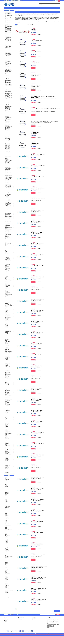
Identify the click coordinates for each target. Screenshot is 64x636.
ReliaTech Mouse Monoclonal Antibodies (8, 228)
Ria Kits (6, 446)
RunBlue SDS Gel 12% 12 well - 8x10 (37, 488)
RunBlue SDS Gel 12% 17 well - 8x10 (37, 477)
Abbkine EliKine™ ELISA (7, 163)
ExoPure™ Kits (6, 319)
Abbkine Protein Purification (8, 177)
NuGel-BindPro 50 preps (35, 132)
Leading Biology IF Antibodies (8, 84)
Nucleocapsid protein (7, 410)
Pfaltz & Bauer (6, 501)
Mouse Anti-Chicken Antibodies (7, 394)
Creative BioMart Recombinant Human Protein (8, 212)
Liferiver (6, 578)
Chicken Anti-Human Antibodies (7, 269)
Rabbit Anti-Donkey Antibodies (7, 432)
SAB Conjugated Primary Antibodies (8, 450)
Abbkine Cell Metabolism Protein (8, 157)
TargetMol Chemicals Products (7, 154)
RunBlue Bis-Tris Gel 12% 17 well (36, 343)
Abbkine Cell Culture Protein (8, 12)
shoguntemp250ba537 (7, 138)
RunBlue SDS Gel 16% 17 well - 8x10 (37, 454)
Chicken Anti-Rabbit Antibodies (7, 273)
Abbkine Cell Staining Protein (8, 160)
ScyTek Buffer (6, 196)
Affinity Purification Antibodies (7, 238)
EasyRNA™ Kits (6, 303)
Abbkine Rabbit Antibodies (8, 178)
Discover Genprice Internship (50, 626)
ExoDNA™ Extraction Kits (8, 317)
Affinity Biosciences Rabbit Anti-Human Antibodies (8, 29)
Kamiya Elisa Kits (7, 384)
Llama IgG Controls (7, 389)
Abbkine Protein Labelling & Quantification (8, 176)
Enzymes (6, 313)
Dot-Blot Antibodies (7, 302)
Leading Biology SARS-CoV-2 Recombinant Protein (8, 107)
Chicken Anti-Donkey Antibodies (7, 265)
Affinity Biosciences (7, 502)
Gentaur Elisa (6, 347)
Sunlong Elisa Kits (7, 459)
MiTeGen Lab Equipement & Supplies (8, 193)
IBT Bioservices (6, 549)
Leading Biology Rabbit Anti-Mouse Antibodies (8, 96)
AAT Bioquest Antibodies (8, 203)
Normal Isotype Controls (8, 409)
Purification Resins (7, 423)
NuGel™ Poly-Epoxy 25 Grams (36, 51)
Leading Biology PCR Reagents (7, 90)
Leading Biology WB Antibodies (7, 110)
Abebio (5, 512)
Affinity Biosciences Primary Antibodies (8, 27)
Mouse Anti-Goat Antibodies (8, 399)
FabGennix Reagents (7, 333)
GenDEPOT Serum (7, 66)
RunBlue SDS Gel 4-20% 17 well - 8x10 (37, 410)
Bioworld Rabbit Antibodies (8, 187)
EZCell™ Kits (6, 324)
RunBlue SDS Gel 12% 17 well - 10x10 (37, 254)
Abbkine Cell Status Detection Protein (7, 162)
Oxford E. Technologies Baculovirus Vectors (7, 130)
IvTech (5, 558)
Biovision (6, 505)
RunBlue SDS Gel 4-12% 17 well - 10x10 (38, 187)
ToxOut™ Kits (6, 464)
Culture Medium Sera (7, 284)
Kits (5, 385)
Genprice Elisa (6, 561)
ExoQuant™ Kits (7, 320)
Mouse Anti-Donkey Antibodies (7, 397)
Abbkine (6, 509)
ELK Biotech (6, 554)
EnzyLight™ (6, 312)
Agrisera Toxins (7, 48)
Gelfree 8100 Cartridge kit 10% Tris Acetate (38, 577)
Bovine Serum (48, 627)
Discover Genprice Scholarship (50, 625)
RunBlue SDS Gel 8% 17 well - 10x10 (37, 299)
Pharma (6, 420)
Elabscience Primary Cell (8, 53)
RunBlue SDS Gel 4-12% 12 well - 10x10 (38, 199)
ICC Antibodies (6, 365)
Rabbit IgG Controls (7, 438)
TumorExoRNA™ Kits (7, 465)
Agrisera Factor (7, 38)
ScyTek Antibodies (7, 195)
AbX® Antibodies (7, 236)
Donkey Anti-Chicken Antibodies (7, 293)
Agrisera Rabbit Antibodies (8, 45)
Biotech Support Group (7, 550)
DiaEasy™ (6, 288)
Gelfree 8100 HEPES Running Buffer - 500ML (39, 566)
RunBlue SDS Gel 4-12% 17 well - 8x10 (37, 432)
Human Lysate (6, 364)
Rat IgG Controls (7, 442)
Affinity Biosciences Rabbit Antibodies (8, 31)
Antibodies (6, 245)
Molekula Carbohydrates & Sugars (8, 120)
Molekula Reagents (7, 124)
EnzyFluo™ (6, 311)
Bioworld (6, 499)
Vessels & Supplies (7, 467)
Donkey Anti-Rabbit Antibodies (7, 300)
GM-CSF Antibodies (7, 348)
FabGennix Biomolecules (8, 331)
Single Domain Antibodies (8, 217)
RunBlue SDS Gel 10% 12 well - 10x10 (37, 288)
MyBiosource (6, 576)
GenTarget (6, 520)
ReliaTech (6, 528)
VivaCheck (6, 580)
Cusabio (6, 480)
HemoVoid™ (6, 359)
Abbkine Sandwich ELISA (8, 184)
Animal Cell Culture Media (8, 243)
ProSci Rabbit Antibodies (8, 205)
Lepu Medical (6, 565)
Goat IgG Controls (7, 356)
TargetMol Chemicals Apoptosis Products (7, 144)
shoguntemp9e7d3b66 (7, 140)
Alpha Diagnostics (7, 515)
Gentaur (6, 533)
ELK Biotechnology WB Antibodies (7, 224)
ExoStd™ (6, 323)
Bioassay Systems (7, 547)
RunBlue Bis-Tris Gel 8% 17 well (36, 388)
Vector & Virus (6, 466)
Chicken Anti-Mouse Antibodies (7, 271)
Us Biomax (6, 527)
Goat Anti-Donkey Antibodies (8, 351)
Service (5, 137)
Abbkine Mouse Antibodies (8, 168)
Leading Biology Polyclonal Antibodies (8, 92)
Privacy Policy (48, 633)
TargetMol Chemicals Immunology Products (7, 148)
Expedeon (6, 548)
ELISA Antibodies (7, 306)
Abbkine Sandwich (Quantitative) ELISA (7, 182)
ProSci (5, 481)
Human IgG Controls (7, 363)
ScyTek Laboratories (7, 535)
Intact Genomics (7, 563)
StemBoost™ (6, 458)
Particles (6, 416)
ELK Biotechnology (7, 492)
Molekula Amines (7, 111)
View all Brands (6, 592)
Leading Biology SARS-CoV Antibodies (8, 105)
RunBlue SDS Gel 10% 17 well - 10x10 (37, 276)
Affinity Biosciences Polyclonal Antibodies (7, 25)
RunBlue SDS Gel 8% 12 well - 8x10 (37, 532)
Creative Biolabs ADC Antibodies (7, 219)
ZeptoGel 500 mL (34, 29)
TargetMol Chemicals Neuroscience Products (8, 152)
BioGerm (6, 586)
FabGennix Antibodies (7, 330)
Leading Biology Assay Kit (8, 69)
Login (53, 0)
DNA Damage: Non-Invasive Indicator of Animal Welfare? (52, 623)
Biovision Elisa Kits (7, 257)
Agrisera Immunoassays (8, 39)
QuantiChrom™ (6, 424)
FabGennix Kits (6, 332)
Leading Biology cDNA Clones (8, 70)
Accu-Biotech (6, 569)
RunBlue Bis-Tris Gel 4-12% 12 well (37, 332)
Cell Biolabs (6, 537)
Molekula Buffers (7, 116)
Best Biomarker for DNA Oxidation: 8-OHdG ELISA (52, 621)
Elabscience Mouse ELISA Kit (8, 305)
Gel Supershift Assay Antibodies (7, 342)
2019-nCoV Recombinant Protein (8, 235)
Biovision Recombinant (7, 258)
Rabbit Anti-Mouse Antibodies (7, 437)
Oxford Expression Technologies (9, 556)
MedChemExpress (7, 507)
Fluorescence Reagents (8, 338)
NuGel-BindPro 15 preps (35, 143)
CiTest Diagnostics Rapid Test (8, 209)
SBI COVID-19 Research (8, 454)
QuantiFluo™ (6, 425)
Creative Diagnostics (7, 506)
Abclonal (6, 500)
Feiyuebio (6, 484)
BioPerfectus (6, 587)
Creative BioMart (7, 523)
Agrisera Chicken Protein (8, 37)
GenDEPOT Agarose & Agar (8, 54)
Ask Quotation (7, 7)
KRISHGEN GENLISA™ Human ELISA (8, 387)
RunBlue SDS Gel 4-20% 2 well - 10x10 (37, 176)
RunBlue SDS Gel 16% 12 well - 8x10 (37, 466)
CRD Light (6, 572)
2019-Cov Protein (7, 230)
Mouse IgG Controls (7, 405)
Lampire (6, 530)
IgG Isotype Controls (7, 366)
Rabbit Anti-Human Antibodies (7, 435)
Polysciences (6, 591)
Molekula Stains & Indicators (8, 126)
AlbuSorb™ (6, 239)
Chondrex (6, 543)
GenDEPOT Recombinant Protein (8, 65)
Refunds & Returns (37, 633)
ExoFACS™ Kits (6, 318)
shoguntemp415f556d (7, 139)
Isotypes (6, 381)
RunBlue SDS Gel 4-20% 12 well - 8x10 (37, 421)
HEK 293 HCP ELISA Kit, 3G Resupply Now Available (53, 624)
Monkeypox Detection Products (7, 226)
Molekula (6, 516)
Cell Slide (6, 263)
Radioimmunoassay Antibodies (7, 440)
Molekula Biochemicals (7, 115)
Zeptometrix (6, 542)
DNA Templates (7, 472)
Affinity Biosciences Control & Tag (8, 16)
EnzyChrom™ (6, 310)
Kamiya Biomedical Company (8, 529)
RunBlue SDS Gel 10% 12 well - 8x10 (37, 510)
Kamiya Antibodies (7, 383)
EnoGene (6, 477)
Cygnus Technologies (7, 544)
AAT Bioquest (6, 491)
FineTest (6, 487)
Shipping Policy (26, 633)
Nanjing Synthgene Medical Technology (8, 567)
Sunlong (6, 514)
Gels (5, 344)
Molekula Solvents (7, 125)
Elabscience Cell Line (7, 52)
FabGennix (6, 513)
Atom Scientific (7, 551)
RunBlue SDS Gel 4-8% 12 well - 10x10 (37, 221)
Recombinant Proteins (7, 445)
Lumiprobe (6, 534)
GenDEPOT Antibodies (7, 55)
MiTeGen (6, 526)
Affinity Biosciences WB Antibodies (8, 33)
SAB (5, 478)
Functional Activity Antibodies (7, 340)
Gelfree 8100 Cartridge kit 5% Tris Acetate (38, 588)
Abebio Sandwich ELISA (8, 186)
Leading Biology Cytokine (8, 71)
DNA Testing (6, 291)
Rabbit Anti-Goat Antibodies (8, 433)
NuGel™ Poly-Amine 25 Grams (36, 74)
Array (5, 250)
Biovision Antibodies (7, 256)
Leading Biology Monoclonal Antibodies (8, 86)
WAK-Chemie (6, 579)
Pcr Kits (6, 418)
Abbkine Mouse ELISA (7, 169)
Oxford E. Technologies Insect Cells (7, 132)
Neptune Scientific (7, 577)
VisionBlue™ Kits (7, 468)
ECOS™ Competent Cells (8, 304)
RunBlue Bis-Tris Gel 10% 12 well (36, 377)
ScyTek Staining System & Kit (8, 202)
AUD (22, 0)
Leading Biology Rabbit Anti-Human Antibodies (8, 94)
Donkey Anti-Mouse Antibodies (7, 298)
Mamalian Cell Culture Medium (7, 391)
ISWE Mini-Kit (6, 382)
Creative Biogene (7, 585)
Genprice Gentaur (7, 557)
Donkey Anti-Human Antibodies (7, 296)
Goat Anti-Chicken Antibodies (7, 350)
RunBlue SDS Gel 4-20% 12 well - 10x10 (38, 165)
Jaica (5, 555)
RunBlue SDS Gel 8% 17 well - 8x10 (37, 521)
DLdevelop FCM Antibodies (8, 213)
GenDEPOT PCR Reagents (8, 63)
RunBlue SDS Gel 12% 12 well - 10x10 (37, 265)
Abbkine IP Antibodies (7, 167)
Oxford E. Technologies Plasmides (7, 134)
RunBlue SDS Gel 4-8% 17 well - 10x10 (37, 210)
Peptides (6, 419)
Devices (6, 287)
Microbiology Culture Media (8, 395)
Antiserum (6, 249)
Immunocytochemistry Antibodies (7, 371)
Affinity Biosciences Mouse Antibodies (8, 22)
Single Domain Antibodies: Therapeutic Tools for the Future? (53, 620)
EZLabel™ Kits (6, 326)
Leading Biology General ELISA (8, 81)
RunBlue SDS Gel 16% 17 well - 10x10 (37, 232)
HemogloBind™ (6, 358)
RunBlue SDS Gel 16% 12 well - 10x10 (37, 243)
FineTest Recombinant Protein (7, 215)
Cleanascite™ (6, 276)
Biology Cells (6, 253)
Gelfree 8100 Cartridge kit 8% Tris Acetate (38, 599)
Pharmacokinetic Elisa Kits (8, 229)
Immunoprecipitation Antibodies (7, 377)
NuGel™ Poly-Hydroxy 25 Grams (36, 40)
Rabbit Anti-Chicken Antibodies (7, 429)
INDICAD (6, 584)
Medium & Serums (7, 392)
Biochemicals (6, 252)
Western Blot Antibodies (8, 471)
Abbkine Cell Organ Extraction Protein (7, 159)
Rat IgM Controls (7, 443)
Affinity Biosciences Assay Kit (8, 14)
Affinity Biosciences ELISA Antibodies (8, 18)
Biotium (6, 485)
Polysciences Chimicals (8, 194)
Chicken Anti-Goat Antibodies (7, 267)
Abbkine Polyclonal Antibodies (7, 171)
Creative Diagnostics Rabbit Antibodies (8, 281)
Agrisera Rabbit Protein (7, 47)
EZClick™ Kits (6, 325)
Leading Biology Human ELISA (8, 83)
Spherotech (6, 536)
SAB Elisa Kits (6, 451)
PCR (5, 417)
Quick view (22, 35)
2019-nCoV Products (7, 233)
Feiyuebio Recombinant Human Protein (8, 335)
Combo (6, 278)
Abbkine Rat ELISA (7, 179)
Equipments (6, 316)
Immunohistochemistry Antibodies (7, 375)
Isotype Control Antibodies (8, 378)
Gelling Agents (6, 343)
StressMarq (6, 486)
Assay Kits (6, 251)
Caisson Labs (6, 541)
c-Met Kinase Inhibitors (7, 259)
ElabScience (6, 495)
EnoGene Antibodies (7, 309)
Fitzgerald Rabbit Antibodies (8, 216)
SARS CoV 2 (6, 453)
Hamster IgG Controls (7, 357)
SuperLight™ (6, 460)
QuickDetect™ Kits (7, 427)
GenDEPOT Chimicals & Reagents (7, 60)
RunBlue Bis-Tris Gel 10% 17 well (36, 365)
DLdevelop (6, 494)
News (12, 7)
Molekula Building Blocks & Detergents (8, 118)
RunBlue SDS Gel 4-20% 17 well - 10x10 (38, 154)
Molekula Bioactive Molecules (7, 113)
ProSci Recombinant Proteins (8, 136)
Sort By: (28, 24)
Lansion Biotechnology (7, 573)
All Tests (6, 242)
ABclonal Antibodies (7, 204)
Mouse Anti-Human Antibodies (7, 401)
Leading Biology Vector (7, 108)
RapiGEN (6, 570)
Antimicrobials (6, 246)
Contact (16, 7)
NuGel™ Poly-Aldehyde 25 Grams (36, 85)
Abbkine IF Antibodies (7, 166)
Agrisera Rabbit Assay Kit (8, 46)
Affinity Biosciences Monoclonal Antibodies (8, 20)
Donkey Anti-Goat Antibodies (8, 294)
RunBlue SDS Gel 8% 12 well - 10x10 (37, 310)
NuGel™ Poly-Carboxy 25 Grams (36, 62)
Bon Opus (6, 522)
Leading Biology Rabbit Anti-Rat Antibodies (8, 98)
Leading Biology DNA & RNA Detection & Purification (8, 75)
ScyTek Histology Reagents (8, 197)
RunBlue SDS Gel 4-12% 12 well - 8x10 (37, 443)
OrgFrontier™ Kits (7, 412)
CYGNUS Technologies (7, 285)
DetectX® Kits (6, 286)
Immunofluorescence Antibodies (7, 373)
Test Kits (6, 461)
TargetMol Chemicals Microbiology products (7, 150)
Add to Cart (33, 34)
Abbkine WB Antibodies (8, 185)
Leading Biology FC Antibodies (7, 79)
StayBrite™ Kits (6, 457)
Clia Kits (6, 277)
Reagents (6, 444)
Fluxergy (6, 571)
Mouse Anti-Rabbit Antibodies (7, 403)
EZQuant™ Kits (6, 327)
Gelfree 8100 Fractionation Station (37, 543)
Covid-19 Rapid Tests (7, 279)
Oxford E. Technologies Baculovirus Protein (7, 128)
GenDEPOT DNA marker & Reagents (8, 62)
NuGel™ (6, 411)
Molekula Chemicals (7, 121)
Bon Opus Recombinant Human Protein (8, 207)
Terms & (16, 633)
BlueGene (6, 508)
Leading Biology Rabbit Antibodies (7, 100)
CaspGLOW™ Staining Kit (8, 260)
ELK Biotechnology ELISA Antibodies (8, 221)
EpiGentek (6, 488)
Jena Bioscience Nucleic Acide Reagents (8, 190)
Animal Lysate (6, 244)
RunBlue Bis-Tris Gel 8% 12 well (36, 399)
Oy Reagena (6, 562)
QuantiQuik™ (6, 426)
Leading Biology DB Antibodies (7, 73)
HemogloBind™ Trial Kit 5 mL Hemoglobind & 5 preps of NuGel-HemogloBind (44, 121)
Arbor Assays (6, 540)
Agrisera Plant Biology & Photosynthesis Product (8, 41)
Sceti (5, 519)
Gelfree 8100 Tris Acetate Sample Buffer (38, 555)
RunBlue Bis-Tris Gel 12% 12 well (36, 354)
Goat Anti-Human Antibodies (8, 352)
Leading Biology (7, 493)
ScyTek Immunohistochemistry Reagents (7, 200)
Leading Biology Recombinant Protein (8, 102)
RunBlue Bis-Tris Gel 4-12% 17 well (37, 321)
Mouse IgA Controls (7, 404)
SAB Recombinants (7, 452)
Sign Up (56, 0)
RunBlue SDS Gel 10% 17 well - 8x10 (37, 499)
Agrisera (6, 521)
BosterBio (6, 498)
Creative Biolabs (7, 479)
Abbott (5, 564)
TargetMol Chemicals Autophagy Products (7, 146)
